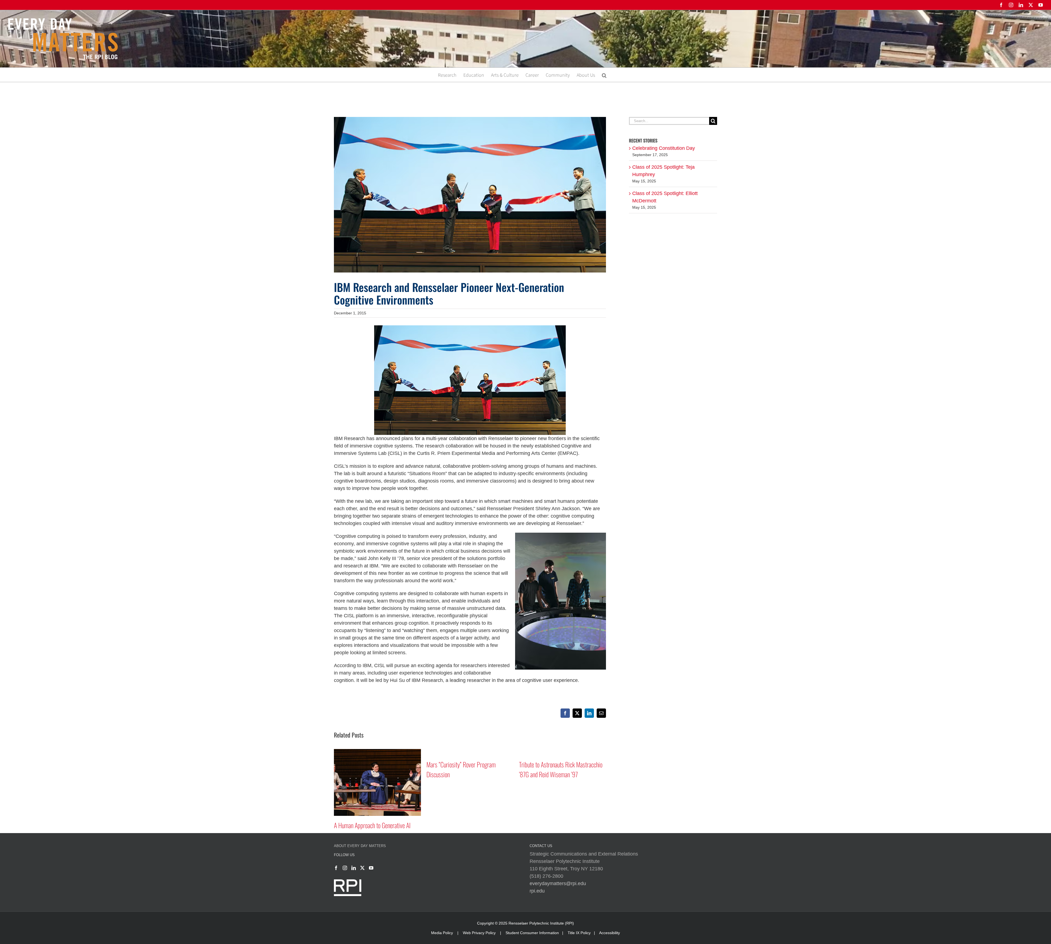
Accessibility (609, 933)
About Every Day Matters (360, 846)
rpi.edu (537, 891)
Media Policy (442, 933)
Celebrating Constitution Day (663, 148)
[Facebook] (336, 868)
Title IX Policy (579, 933)
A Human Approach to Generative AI (557, 825)
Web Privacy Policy (479, 933)
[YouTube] (371, 868)
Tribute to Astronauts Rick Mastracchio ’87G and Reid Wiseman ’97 (468, 769)
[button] (604, 75)
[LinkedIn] (353, 868)
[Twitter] (362, 868)
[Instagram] (345, 868)
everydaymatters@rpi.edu (558, 883)
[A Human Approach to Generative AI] (562, 751)
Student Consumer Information (532, 933)
